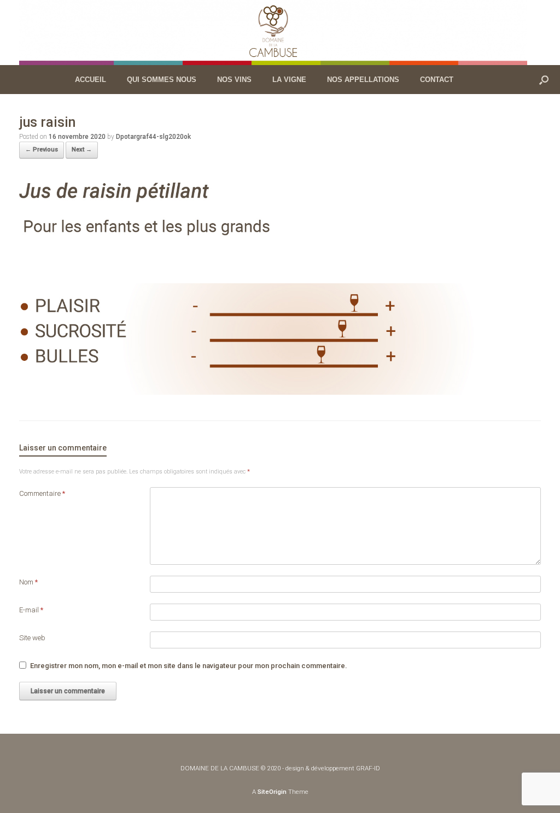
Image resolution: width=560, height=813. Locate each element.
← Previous (41, 149)
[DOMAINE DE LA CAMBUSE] (273, 32)
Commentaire (42, 493)
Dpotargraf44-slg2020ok (153, 137)
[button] (544, 79)
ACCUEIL (90, 79)
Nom (28, 582)
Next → (82, 149)
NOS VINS (234, 79)
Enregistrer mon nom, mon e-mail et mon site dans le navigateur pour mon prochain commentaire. (188, 666)
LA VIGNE (289, 79)
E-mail (31, 610)
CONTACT (436, 79)
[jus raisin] (280, 392)
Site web (32, 638)
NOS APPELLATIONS (363, 79)
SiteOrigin (272, 792)
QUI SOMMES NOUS (161, 79)
